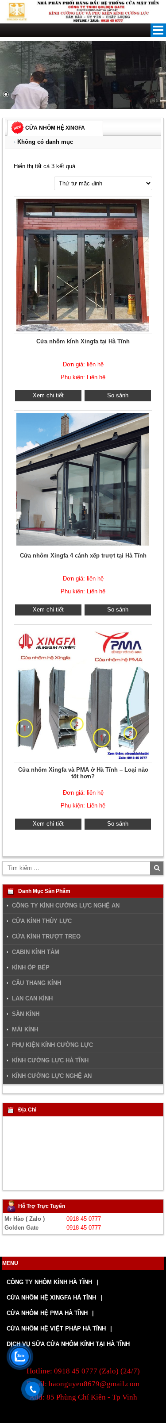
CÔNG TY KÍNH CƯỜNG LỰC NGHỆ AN (66, 905)
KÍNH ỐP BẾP (31, 968)
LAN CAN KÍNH (32, 999)
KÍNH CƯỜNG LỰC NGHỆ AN (52, 1076)
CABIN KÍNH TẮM (35, 952)
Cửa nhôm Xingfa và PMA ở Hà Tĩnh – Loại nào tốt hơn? (83, 773)
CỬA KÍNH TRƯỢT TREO (46, 937)
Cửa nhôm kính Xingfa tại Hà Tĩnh (83, 341)
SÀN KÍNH (25, 1014)
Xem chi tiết (48, 395)
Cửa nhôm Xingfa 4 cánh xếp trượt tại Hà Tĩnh (83, 555)
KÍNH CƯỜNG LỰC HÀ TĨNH (50, 1060)
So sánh (117, 395)
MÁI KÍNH (25, 1030)
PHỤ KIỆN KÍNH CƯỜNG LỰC (52, 1045)
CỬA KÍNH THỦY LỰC (42, 921)
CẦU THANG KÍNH (36, 983)
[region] (83, 75)
